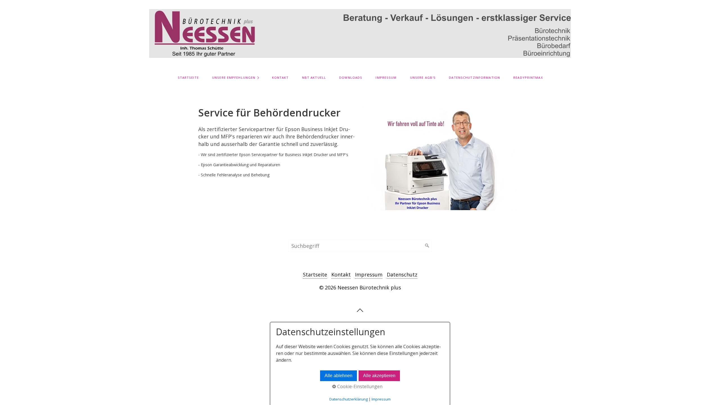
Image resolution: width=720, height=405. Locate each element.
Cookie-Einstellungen (359, 386)
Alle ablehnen (338, 375)
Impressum (386, 77)
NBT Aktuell (314, 77)
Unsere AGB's (423, 77)
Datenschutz (402, 274)
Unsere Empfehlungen (233, 77)
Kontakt (280, 77)
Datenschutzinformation (474, 77)
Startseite (188, 77)
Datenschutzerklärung (348, 399)
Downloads (350, 77)
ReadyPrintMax (528, 77)
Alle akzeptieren (379, 375)
